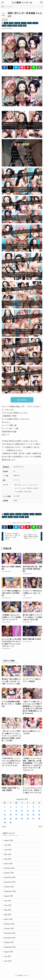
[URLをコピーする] (39, 67)
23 (10, 818)
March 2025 (8, 919)
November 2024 (9, 938)
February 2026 (9, 868)
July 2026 (7, 845)
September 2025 (10, 891)
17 (16, 814)
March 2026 (8, 863)
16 (10, 814)
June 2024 (7, 961)
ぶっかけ (35, 23)
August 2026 (8, 840)
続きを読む (22, 400)
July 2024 (7, 956)
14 (39, 811)
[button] (4, 67)
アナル (6, 23)
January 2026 (9, 873)
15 (5, 814)
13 (33, 811)
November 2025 (9, 882)
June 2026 (7, 850)
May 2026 (7, 854)
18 (22, 814)
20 (33, 814)
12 (28, 811)
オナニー (23, 23)
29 (5, 822)
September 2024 (10, 947)
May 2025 (7, 910)
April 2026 (7, 859)
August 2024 (8, 952)
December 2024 (9, 933)
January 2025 (9, 928)
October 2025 (9, 887)
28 (39, 818)
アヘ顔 (11, 23)
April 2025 (7, 914)
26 (28, 818)
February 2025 (9, 924)
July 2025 (7, 901)
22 (5, 818)
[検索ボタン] (41, 2)
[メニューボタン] (2, 2)
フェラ (29, 23)
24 (16, 818)
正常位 (15, 25)
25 (22, 818)
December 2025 (9, 877)
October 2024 (9, 942)
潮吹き (20, 25)
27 (33, 818)
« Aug (4, 826)
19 (28, 814)
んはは (4, 25)
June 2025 (7, 905)
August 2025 (8, 896)
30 (10, 822)
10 (16, 811)
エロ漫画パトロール (22, 2)
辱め (25, 25)
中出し (9, 25)
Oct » (40, 826)
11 (22, 811)
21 (39, 814)
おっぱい (17, 23)
